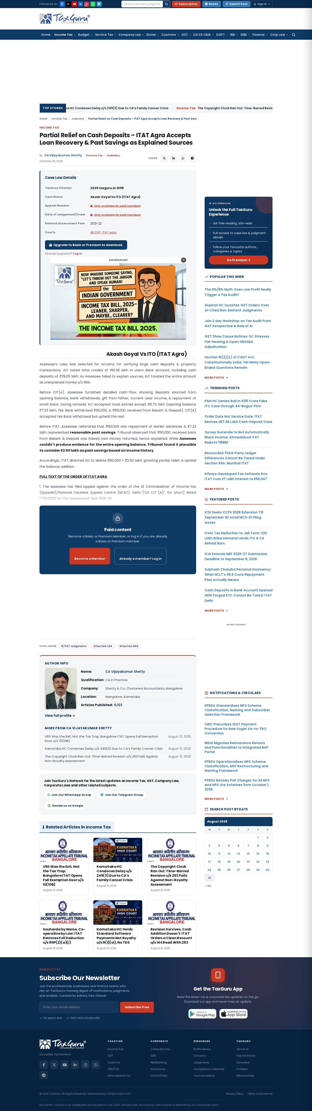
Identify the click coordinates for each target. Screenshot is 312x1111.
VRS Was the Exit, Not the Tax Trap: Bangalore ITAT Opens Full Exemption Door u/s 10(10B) (101, 738)
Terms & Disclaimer (260, 1093)
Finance (258, 35)
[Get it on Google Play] (202, 1014)
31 (209, 878)
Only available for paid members (117, 206)
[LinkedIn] (80, 4)
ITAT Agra (109, 232)
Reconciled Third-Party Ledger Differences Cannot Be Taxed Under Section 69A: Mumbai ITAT (235, 458)
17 (209, 862)
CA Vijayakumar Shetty (63, 155)
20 (238, 862)
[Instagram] (86, 4)
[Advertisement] (156, 71)
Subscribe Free (137, 1007)
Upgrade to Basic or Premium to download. (88, 245)
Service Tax (104, 35)
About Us (242, 1049)
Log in (77, 254)
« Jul (208, 886)
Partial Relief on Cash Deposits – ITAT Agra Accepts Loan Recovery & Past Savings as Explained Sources (116, 139)
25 (219, 870)
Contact (241, 1069)
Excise (151, 35)
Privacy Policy (235, 1093)
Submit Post (238, 4)
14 (248, 854)
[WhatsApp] (93, 4)
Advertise (243, 1062)
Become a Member (89, 559)
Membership (245, 1076)
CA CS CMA (202, 35)
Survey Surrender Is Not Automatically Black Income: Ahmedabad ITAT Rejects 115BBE (237, 437)
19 (228, 862)
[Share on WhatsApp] (183, 158)
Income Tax (63, 35)
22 (258, 862)
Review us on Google (67, 806)
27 (238, 870)
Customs (169, 35)
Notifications (202, 1049)
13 (238, 854)
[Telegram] (99, 4)
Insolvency (157, 1069)
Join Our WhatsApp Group (71, 795)
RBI (232, 35)
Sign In (262, 4)
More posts (214, 378)
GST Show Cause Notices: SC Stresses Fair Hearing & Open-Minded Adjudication (237, 341)
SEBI (243, 35)
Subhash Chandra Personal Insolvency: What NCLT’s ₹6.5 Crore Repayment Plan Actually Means (238, 574)
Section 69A (130, 646)
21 (248, 862)
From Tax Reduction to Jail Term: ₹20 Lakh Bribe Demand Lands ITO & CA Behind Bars (236, 538)
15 (257, 854)
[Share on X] (164, 158)
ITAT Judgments (75, 646)
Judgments (201, 1062)
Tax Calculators (204, 1076)
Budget (84, 35)
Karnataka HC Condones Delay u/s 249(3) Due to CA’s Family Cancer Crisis (104, 748)
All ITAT (95, 232)
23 (267, 862)
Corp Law (277, 35)
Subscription (188, 4)
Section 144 (104, 646)
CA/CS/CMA (158, 1076)
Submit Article (245, 1056)
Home (46, 35)
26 (229, 870)
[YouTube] (74, 4)
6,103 (118, 705)
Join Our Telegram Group (124, 795)
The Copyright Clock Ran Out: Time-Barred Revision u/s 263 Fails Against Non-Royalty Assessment (211, 108)
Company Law (130, 35)
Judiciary (78, 118)
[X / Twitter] (68, 4)
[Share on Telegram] (192, 158)
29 (258, 870)
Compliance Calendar (209, 1069)
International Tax (119, 1076)
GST (184, 35)
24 (209, 870)
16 (267, 854)
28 (248, 870)
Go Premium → (238, 260)
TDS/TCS (113, 1069)
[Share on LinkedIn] (173, 158)
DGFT (220, 35)
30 (267, 870)
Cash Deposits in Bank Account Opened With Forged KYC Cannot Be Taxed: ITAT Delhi (239, 595)
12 (229, 854)
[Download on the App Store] (233, 1014)
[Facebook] (62, 4)
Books (213, 4)
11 (219, 854)
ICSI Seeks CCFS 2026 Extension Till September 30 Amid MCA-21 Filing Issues (234, 517)
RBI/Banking (158, 1062)
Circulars (200, 1056)
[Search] (166, 4)
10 (209, 854)
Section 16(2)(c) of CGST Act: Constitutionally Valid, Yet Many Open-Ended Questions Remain (238, 362)
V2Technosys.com (119, 1093)
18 (219, 862)
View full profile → (60, 715)
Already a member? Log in (140, 559)
